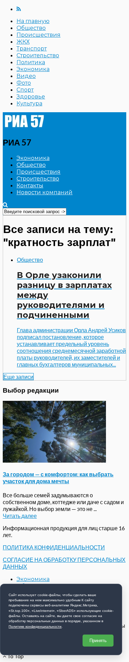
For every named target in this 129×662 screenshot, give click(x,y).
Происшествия (39, 35)
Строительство (38, 55)
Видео (26, 76)
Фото (24, 83)
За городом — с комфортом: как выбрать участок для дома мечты (58, 477)
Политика (31, 62)
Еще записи (18, 376)
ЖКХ (23, 41)
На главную (33, 21)
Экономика (33, 69)
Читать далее (20, 515)
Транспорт (32, 48)
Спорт (25, 89)
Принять (98, 640)
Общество (31, 28)
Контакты (30, 185)
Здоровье (31, 96)
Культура (29, 103)
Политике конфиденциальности (35, 626)
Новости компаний (45, 192)
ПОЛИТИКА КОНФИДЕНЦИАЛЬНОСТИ (54, 547)
